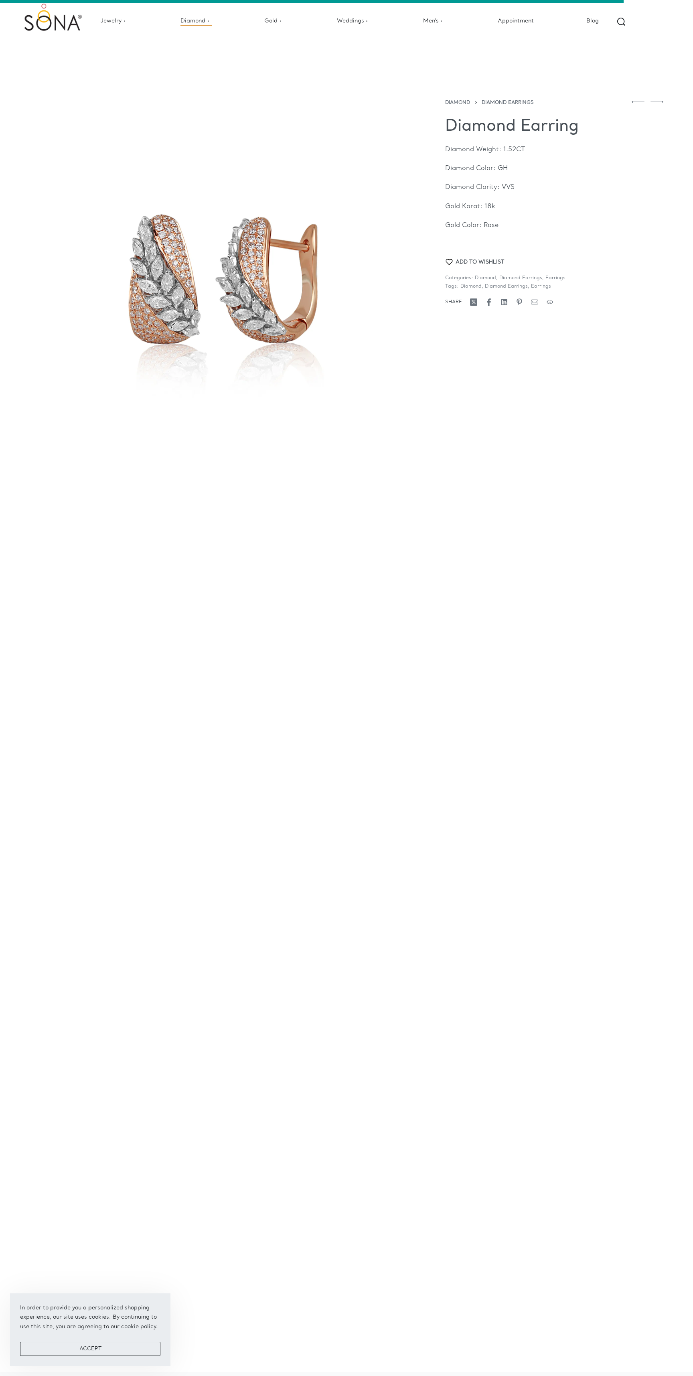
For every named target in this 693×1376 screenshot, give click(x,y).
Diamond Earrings (508, 102)
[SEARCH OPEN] (621, 21)
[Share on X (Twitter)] (473, 302)
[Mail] (534, 302)
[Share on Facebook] (488, 302)
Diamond (457, 102)
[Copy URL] (549, 302)
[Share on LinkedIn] (504, 302)
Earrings (555, 278)
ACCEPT (90, 1349)
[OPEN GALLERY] (218, 284)
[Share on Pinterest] (519, 302)
